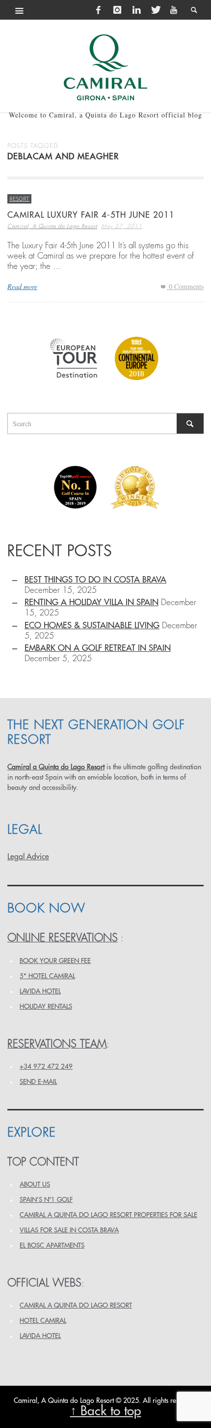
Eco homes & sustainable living (92, 625)
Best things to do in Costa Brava (95, 580)
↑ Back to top (105, 1411)
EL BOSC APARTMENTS (52, 1245)
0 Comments (185, 286)
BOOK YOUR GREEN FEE (55, 961)
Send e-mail (38, 1081)
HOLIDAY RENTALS (46, 1006)
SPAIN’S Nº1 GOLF (46, 1199)
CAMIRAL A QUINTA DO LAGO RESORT (76, 1305)
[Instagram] (117, 10)
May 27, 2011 (121, 226)
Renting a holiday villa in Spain (91, 602)
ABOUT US (35, 1184)
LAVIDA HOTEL (40, 991)
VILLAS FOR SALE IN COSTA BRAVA (69, 1230)
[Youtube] (173, 10)
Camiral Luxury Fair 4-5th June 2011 (91, 215)
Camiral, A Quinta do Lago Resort (52, 226)
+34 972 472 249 (46, 1066)
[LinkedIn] (136, 10)
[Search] (19, 10)
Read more (22, 286)
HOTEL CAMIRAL (43, 1320)
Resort (19, 198)
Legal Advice (28, 857)
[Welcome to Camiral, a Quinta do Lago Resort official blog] (105, 67)
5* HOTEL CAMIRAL (47, 976)
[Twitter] (155, 10)
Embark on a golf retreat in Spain (98, 648)
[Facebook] (98, 10)
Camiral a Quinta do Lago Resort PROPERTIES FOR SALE (108, 1215)
